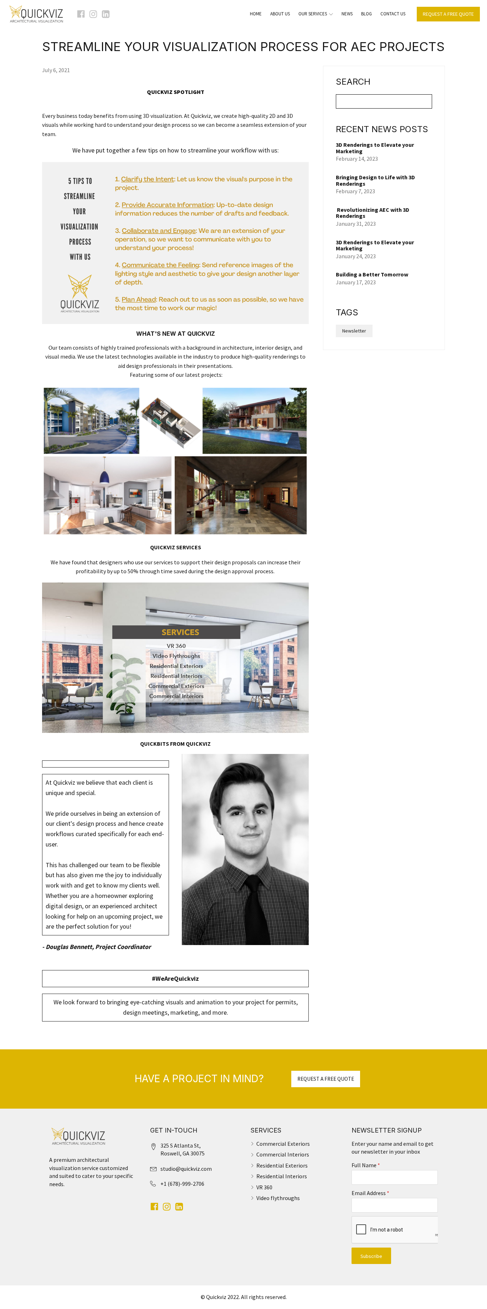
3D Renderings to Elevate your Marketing (375, 148)
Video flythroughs (278, 1197)
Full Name (366, 1165)
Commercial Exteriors (283, 1143)
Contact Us (392, 14)
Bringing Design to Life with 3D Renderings (375, 180)
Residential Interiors (281, 1176)
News (347, 14)
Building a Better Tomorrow (372, 274)
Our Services (312, 14)
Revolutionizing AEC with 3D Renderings (372, 213)
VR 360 (264, 1187)
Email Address (370, 1192)
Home (256, 14)
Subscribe (371, 1256)
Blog (366, 14)
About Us (280, 14)
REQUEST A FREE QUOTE (448, 14)
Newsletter (354, 331)
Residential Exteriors (282, 1165)
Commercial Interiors (282, 1154)
